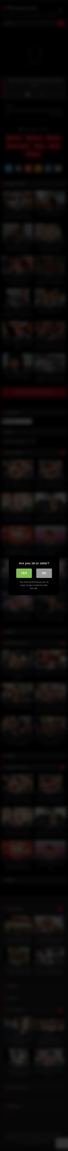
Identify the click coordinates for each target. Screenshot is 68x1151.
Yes (24, 573)
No (44, 573)
